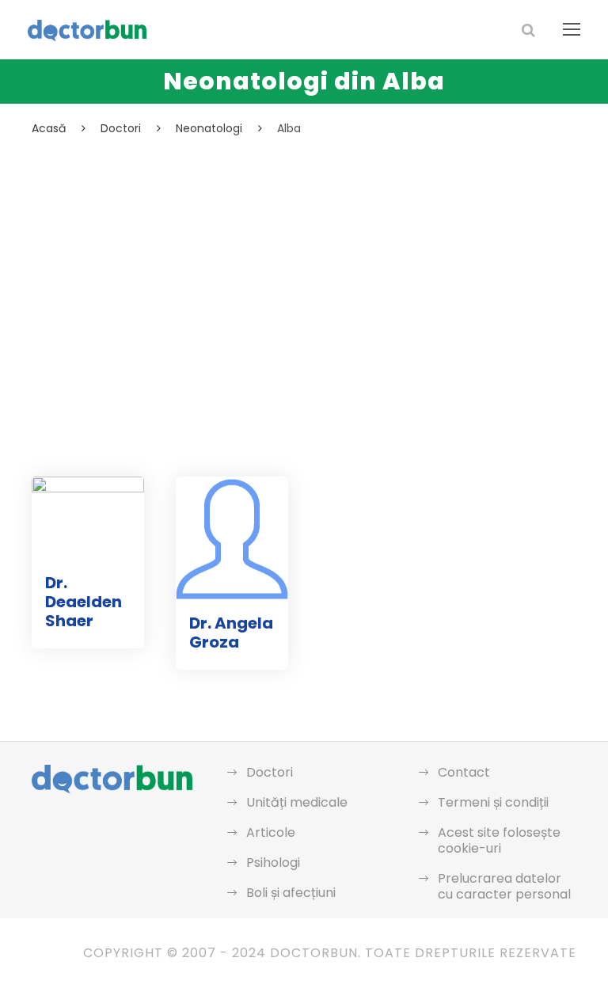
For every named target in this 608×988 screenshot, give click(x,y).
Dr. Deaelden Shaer (83, 602)
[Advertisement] (304, 257)
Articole (270, 832)
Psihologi (273, 862)
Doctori (269, 772)
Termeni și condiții (493, 802)
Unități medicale (297, 802)
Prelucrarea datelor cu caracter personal (504, 886)
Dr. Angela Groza (231, 632)
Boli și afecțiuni (291, 893)
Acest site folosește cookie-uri (499, 840)
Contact (464, 772)
